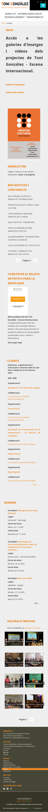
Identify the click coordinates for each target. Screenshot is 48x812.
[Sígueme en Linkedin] (7, 789)
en (41, 2)
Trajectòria (7, 780)
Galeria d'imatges (15, 84)
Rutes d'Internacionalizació (13, 736)
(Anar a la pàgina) (26, 174)
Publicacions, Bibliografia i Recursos (16, 738)
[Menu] (43, 5)
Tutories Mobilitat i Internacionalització (17, 744)
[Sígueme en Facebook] (4, 789)
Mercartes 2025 (25, 578)
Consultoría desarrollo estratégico (22, 444)
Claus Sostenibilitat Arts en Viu (24, 245)
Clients (5, 754)
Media (5, 769)
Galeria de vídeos (15, 92)
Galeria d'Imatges (21, 621)
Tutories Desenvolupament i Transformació (19, 746)
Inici (3, 23)
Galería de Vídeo (32, 628)
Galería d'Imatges (9, 782)
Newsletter (7, 771)
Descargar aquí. (15, 342)
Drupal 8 (31, 808)
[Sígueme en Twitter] (11, 789)
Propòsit (6, 777)
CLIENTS (13, 361)
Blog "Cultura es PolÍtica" (12, 767)
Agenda (6, 752)
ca (45, 2)
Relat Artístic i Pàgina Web (21, 222)
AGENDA (10, 502)
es (38, 2)
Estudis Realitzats (9, 765)
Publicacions (7, 763)
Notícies (6, 761)
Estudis (5, 750)
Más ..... (37, 603)
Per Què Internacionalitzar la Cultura (16, 734)
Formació (6, 748)
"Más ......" (36, 484)
